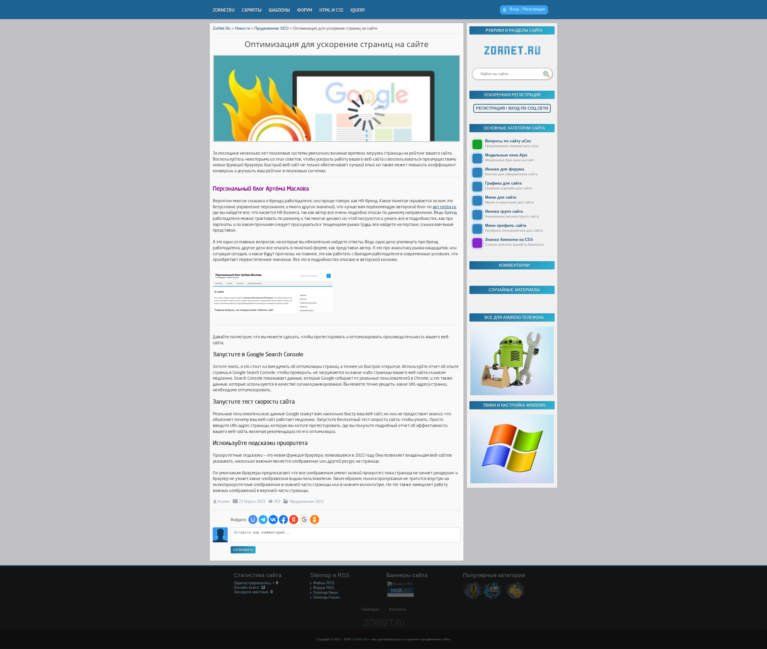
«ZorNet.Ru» (360, 639)
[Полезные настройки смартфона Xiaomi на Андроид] (512, 394)
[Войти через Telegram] (263, 519)
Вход (514, 9)
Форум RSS (323, 587)
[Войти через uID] (252, 519)
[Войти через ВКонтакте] (273, 519)
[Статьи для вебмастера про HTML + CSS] (492, 599)
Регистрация (534, 9)
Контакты (397, 609)
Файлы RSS (324, 583)
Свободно (370, 609)
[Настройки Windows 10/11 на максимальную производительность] (512, 482)
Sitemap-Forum (326, 597)
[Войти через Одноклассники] (314, 519)
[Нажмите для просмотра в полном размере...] (276, 313)
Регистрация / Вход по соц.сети (512, 108)
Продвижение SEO (306, 501)
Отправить (243, 550)
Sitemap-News (325, 592)
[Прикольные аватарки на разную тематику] (515, 599)
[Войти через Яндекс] (293, 519)
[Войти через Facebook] (283, 519)
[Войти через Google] (304, 519)
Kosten (224, 501)
